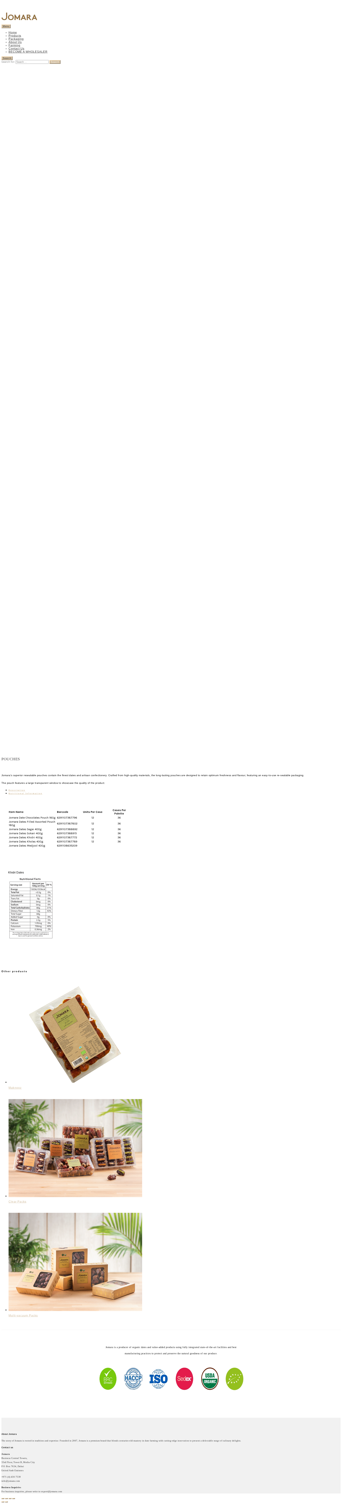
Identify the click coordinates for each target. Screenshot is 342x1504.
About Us (15, 42)
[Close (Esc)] (2, 1498)
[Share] (6, 1498)
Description (17, 790)
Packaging (16, 38)
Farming (14, 45)
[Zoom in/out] (13, 1498)
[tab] (175, 790)
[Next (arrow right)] (6, 1501)
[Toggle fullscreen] (10, 1498)
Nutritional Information (25, 793)
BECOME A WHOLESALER (28, 51)
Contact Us (16, 48)
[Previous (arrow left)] (2, 1501)
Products (15, 35)
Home (13, 32)
